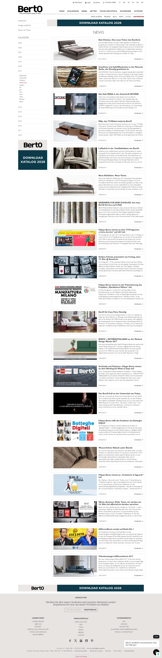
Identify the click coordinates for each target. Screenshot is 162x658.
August (21, 85)
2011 (20, 130)
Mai (20, 92)
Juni (20, 90)
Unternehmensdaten (80, 651)
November (23, 78)
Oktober (22, 80)
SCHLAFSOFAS (73, 11)
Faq (124, 621)
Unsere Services (38, 621)
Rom (81, 624)
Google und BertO (24, 25)
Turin (81, 627)
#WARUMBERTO (38, 635)
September (23, 83)
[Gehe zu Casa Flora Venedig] (75, 322)
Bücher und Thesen (24, 30)
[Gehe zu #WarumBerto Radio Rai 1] (75, 539)
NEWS (121, 17)
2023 (20, 43)
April (21, 94)
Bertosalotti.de (30, 9)
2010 (20, 135)
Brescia (81, 632)
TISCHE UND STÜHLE (108, 11)
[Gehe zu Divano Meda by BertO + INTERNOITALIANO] (75, 349)
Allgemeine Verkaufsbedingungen (124, 629)
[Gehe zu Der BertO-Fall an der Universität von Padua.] (75, 403)
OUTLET (128, 17)
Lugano (81, 635)
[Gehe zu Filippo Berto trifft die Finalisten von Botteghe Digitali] (75, 430)
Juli (20, 87)
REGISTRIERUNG (90, 610)
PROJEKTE (107, 17)
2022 (20, 48)
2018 (20, 66)
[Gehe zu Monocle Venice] (75, 77)
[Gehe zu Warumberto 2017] (75, 566)
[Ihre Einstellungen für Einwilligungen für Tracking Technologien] (158, 654)
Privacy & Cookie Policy (124, 632)
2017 (20, 71)
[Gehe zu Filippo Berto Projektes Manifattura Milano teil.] (75, 294)
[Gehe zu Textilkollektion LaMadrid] (75, 158)
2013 (20, 121)
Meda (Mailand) (81, 622)
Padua (81, 630)
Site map (108, 651)
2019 (20, 62)
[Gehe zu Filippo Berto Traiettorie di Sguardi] (75, 484)
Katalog (124, 624)
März (21, 97)
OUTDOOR (138, 11)
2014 (20, 116)
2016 (20, 107)
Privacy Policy (118, 651)
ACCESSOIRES (125, 11)
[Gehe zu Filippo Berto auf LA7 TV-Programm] (75, 239)
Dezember (22, 76)
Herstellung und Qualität (38, 629)
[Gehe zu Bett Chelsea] (75, 49)
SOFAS (61, 11)
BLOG (115, 17)
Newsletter (124, 627)
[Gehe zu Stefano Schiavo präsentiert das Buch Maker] (75, 267)
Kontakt (38, 627)
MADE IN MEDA (96, 17)
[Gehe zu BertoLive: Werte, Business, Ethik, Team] (75, 512)
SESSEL (84, 11)
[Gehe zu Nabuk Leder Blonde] (75, 457)
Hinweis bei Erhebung (81, 656)
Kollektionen (22, 21)
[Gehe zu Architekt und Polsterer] (75, 376)
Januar (21, 101)
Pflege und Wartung (38, 632)
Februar (22, 99)
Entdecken (138, 59)
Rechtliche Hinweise (96, 651)
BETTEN (93, 11)
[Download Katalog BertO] (81, 24)
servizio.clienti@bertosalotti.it (96, 648)
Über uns (38, 624)
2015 (20, 112)
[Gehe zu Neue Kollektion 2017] (75, 185)
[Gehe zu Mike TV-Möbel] (75, 131)
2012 (20, 126)
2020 (20, 57)
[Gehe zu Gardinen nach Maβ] (75, 212)
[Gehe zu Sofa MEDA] (75, 104)
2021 (20, 52)
